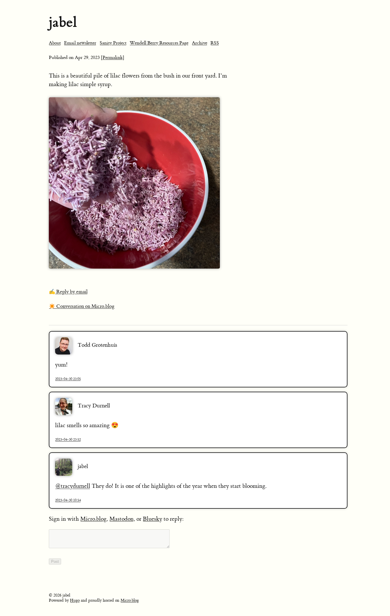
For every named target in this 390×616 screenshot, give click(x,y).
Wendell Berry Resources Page (159, 43)
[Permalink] (112, 57)
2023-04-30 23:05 (68, 379)
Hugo (75, 600)
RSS (214, 43)
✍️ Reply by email (68, 292)
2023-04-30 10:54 (68, 500)
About (55, 43)
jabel (63, 22)
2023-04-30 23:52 (68, 439)
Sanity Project (113, 43)
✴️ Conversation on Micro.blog (81, 306)
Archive (199, 43)
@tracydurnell (72, 486)
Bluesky (152, 518)
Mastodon (121, 518)
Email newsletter (80, 43)
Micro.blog (93, 518)
